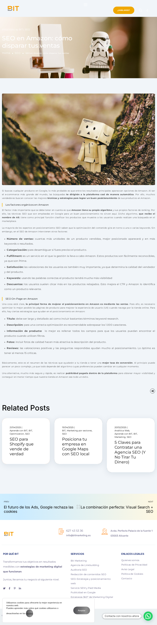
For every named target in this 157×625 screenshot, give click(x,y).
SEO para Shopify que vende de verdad (22, 446)
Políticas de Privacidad (134, 565)
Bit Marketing (79, 560)
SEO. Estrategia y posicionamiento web (91, 581)
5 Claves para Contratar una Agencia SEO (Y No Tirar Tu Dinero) (130, 452)
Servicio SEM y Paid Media (86, 588)
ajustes (29, 613)
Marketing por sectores (79, 430)
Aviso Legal (127, 569)
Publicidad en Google (83, 592)
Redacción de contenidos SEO (88, 574)
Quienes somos (130, 560)
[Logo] (13, 8)
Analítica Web (122, 430)
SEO (17, 53)
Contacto (126, 578)
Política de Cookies (132, 574)
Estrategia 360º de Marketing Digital (92, 597)
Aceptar (81, 610)
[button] (148, 616)
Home (6, 53)
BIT (21, 29)
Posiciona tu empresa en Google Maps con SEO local (75, 446)
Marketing (120, 437)
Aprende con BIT (18, 430)
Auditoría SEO (79, 569)
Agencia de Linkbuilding (85, 565)
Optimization (17, 433)
